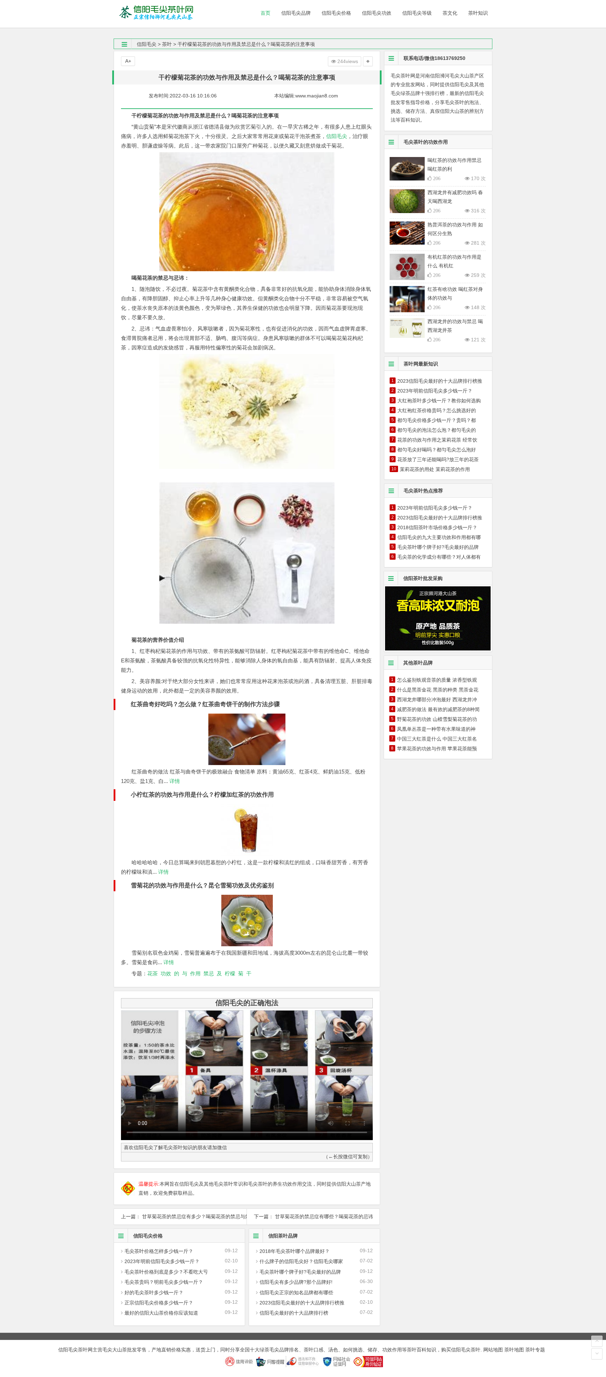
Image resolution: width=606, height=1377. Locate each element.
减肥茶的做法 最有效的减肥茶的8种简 (438, 709)
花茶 (152, 973)
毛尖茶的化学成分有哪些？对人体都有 (439, 557)
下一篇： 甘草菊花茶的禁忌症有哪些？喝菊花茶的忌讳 (313, 1216)
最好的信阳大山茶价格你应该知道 (161, 1313)
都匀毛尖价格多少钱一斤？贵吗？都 (436, 420)
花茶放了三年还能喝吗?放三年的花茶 (438, 459)
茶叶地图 (514, 1349)
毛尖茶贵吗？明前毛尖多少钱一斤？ (163, 1282)
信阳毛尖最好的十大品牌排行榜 (294, 1313)
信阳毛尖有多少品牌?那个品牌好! (296, 1282)
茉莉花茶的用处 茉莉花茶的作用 (435, 469)
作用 (195, 973)
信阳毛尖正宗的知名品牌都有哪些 (296, 1292)
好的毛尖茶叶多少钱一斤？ (153, 1292)
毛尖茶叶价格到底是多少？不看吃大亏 (166, 1272)
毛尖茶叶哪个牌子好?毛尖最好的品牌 (300, 1272)
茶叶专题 (535, 1349)
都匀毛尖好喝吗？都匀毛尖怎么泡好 (436, 449)
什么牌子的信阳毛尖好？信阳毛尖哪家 (301, 1261)
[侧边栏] (368, 61)
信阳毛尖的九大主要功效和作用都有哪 (439, 537)
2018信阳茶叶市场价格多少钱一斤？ (437, 527)
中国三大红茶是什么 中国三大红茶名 (437, 739)
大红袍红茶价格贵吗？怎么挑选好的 (436, 410)
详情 (174, 781)
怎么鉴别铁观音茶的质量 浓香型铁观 (437, 680)
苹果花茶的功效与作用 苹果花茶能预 (437, 748)
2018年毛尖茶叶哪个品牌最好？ (295, 1251)
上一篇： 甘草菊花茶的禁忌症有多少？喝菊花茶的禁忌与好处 (180, 1216)
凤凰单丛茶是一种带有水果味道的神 (436, 729)
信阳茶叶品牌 (283, 1236)
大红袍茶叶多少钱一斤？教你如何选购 (439, 400)
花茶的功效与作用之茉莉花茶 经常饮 (437, 440)
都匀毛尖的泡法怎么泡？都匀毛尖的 (436, 430)
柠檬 (230, 973)
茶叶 (167, 44)
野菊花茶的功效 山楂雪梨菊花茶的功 (437, 719)
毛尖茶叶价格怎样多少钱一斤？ (158, 1251)
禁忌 (208, 973)
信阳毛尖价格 (148, 1236)
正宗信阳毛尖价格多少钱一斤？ (158, 1303)
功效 (166, 973)
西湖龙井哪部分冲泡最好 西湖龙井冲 (437, 699)
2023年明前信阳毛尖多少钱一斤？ (162, 1261)
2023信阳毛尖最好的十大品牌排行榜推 (302, 1303)
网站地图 (493, 1349)
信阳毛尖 (146, 44)
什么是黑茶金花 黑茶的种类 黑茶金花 (437, 690)
